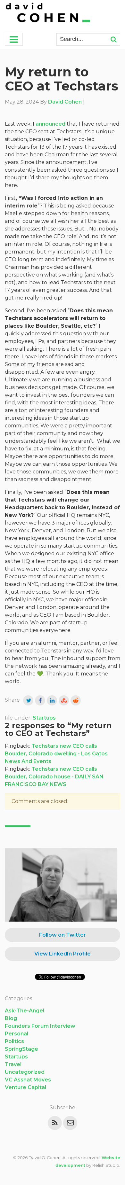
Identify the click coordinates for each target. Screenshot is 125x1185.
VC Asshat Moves (28, 1080)
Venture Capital (25, 1087)
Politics (14, 1041)
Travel (13, 1064)
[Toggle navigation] (14, 39)
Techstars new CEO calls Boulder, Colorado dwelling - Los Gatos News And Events (56, 753)
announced (50, 124)
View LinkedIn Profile (62, 954)
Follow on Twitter (62, 935)
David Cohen (65, 102)
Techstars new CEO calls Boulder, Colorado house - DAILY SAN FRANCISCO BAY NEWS (54, 776)
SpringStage (21, 1049)
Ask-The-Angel (24, 1011)
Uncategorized (25, 1072)
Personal (16, 1034)
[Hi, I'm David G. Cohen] (48, 13)
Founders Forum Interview (40, 1026)
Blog (11, 1018)
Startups (44, 718)
